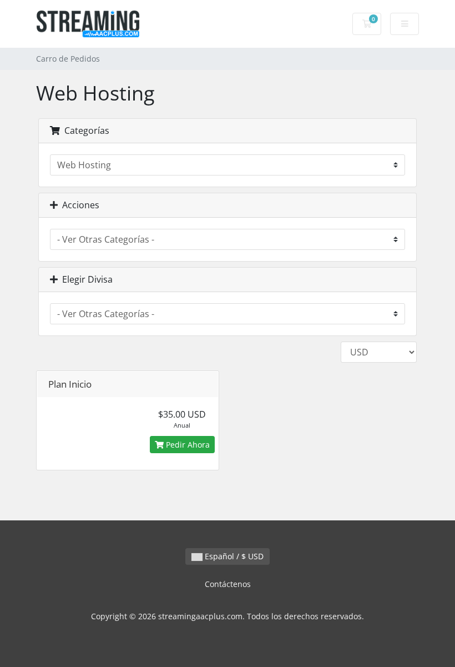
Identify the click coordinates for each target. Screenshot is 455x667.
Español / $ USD (233, 556)
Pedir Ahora (187, 444)
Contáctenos (228, 584)
